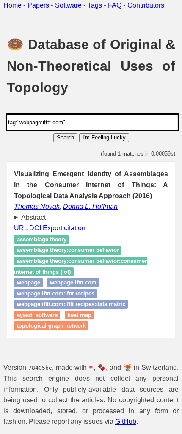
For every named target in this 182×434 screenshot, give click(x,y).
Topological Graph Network (51, 326)
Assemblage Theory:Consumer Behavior (68, 250)
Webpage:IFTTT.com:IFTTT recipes (55, 293)
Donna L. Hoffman (90, 206)
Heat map (79, 315)
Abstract (33, 217)
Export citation (64, 228)
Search (65, 137)
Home (12, 5)
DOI (35, 228)
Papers (38, 5)
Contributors (145, 5)
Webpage (28, 282)
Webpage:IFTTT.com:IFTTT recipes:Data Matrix (71, 304)
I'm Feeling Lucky (104, 137)
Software (68, 5)
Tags (95, 5)
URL (21, 228)
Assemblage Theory (41, 239)
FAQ (114, 5)
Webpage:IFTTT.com (73, 282)
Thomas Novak (37, 206)
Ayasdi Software (37, 315)
